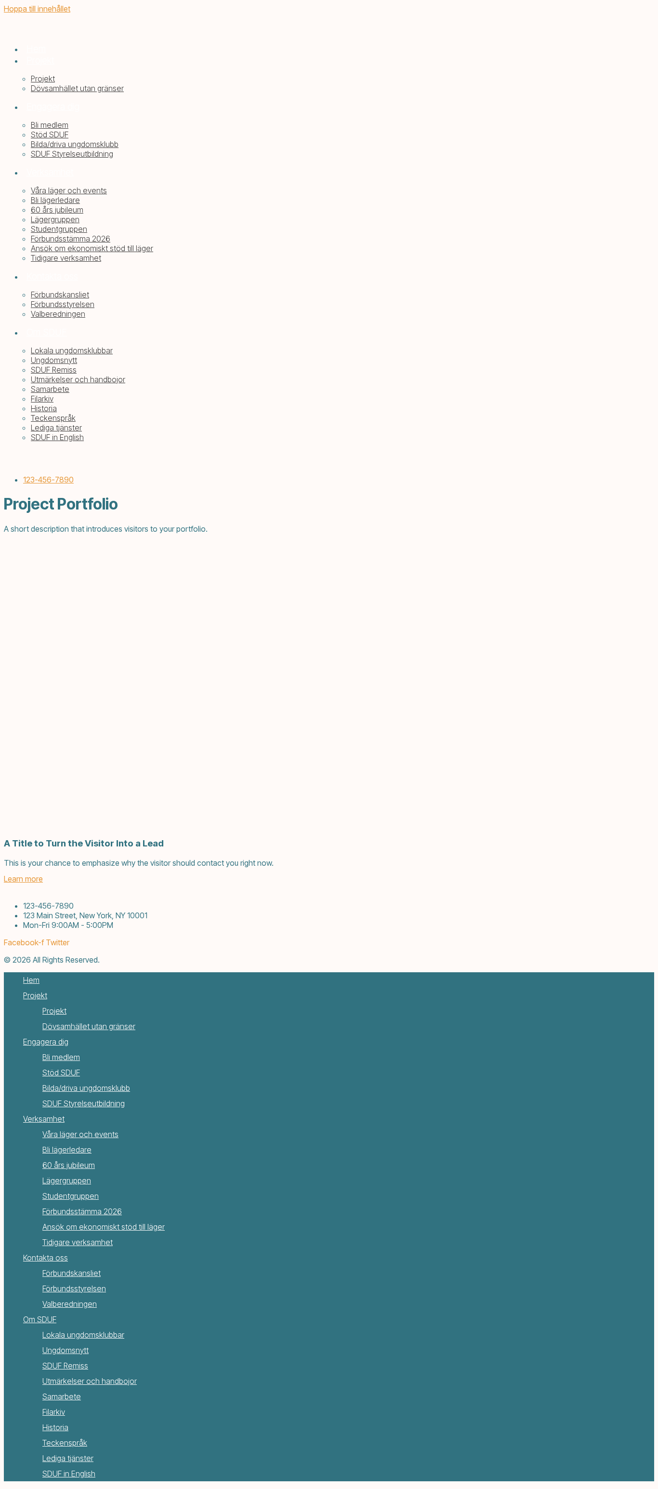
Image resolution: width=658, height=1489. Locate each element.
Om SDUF (39, 1319)
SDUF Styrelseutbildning (83, 1103)
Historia (55, 1427)
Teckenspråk (64, 1443)
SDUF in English (68, 1473)
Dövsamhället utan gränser (88, 1026)
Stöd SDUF (61, 1072)
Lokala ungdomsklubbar (83, 1335)
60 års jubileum (68, 1165)
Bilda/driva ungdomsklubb (86, 1088)
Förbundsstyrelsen (74, 1288)
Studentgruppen (70, 1196)
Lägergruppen (66, 1180)
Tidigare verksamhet (77, 1242)
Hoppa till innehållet (37, 8)
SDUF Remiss (65, 1365)
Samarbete (61, 1396)
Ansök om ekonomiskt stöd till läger (103, 1227)
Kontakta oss (45, 1257)
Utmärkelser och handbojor (89, 1381)
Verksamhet (44, 1119)
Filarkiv (53, 1412)
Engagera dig (45, 1041)
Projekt (35, 995)
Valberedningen (69, 1304)
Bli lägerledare (67, 1149)
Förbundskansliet (71, 1273)
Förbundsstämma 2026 (82, 1211)
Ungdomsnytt (65, 1350)
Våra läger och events (80, 1134)
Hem (31, 980)
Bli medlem (61, 1057)
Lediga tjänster (67, 1458)
